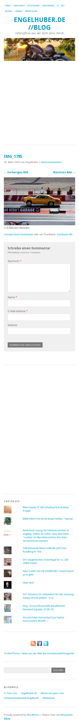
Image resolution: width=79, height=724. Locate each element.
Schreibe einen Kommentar (18, 234)
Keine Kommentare (51, 162)
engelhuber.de (29, 693)
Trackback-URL (65, 234)
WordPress (33, 714)
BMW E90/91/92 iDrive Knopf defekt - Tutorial (48, 518)
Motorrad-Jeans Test (52, 693)
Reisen (8, 11)
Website (12, 325)
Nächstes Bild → (64, 172)
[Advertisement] (39, 103)
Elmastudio (67, 714)
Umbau (18, 11)
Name (12, 297)
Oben (7, 718)
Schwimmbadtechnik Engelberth (21, 698)
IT (57, 5)
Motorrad (48, 5)
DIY (62, 5)
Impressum (31, 11)
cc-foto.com (10, 693)
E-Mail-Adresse (18, 311)
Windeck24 (48, 698)
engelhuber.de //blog (39, 23)
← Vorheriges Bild (16, 172)
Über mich (19, 5)
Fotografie (33, 5)
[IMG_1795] (39, 224)
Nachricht (15, 261)
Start (8, 5)
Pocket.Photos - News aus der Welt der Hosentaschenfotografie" (39, 653)
